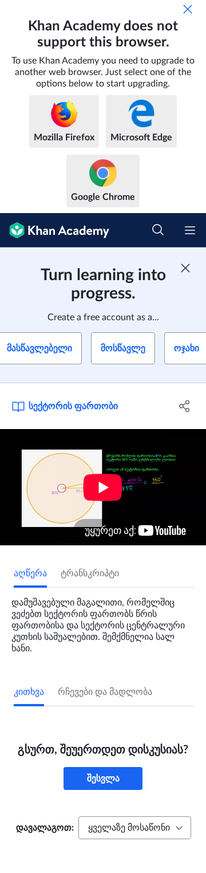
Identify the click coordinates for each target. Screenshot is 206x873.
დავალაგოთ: (45, 827)
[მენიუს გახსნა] (190, 230)
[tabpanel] (103, 621)
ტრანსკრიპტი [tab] (90, 573)
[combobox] (134, 827)
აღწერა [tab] (30, 573)
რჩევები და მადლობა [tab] (105, 692)
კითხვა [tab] (29, 692)
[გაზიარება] (185, 406)
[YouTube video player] (103, 487)
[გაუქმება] (188, 9)
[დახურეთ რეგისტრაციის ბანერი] (185, 268)
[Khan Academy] (54, 230)
